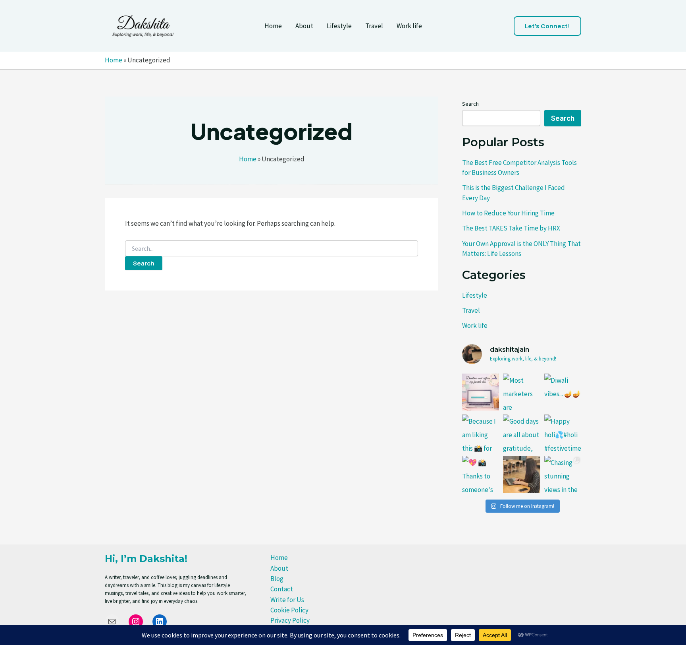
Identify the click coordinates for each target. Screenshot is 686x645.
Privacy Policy (290, 620)
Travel (374, 25)
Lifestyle (339, 25)
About (304, 25)
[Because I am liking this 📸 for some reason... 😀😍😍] (480, 433)
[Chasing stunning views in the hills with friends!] (562, 474)
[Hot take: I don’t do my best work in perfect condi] (480, 392)
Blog (276, 578)
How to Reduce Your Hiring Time (508, 213)
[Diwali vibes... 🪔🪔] (562, 392)
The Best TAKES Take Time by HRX (511, 228)
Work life (409, 25)
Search (470, 103)
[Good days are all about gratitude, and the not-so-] (521, 433)
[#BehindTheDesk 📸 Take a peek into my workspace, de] (521, 474)
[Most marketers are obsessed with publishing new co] (521, 392)
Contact (281, 589)
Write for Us (287, 599)
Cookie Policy (289, 610)
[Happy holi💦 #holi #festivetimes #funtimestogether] (562, 433)
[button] (547, 26)
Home (273, 25)
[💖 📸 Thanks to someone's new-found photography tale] (480, 474)
